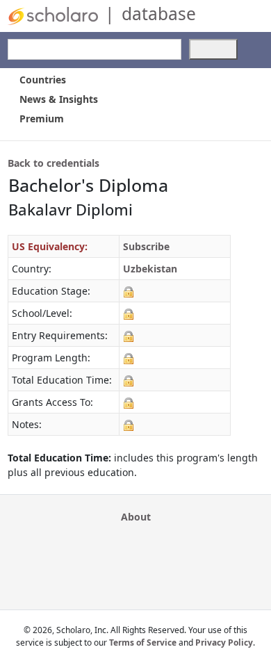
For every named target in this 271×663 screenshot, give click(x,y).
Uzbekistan (150, 268)
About (136, 516)
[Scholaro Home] (53, 15)
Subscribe (146, 246)
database (159, 13)
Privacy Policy (224, 642)
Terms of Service (142, 642)
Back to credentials (53, 163)
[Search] (213, 49)
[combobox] (94, 49)
